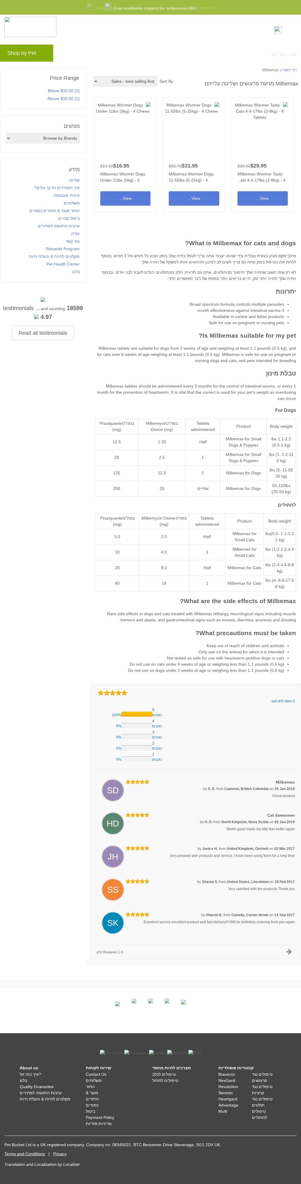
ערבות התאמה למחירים (59, 226)
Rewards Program (121, 54)
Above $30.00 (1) (63, 98)
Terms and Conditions (24, 1153)
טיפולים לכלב (164, 1074)
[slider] (112, 693)
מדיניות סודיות (99, 1123)
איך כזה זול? (30, 1074)
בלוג (90, 54)
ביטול (90, 1111)
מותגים (70, 54)
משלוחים (72, 203)
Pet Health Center (63, 264)
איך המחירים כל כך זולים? (57, 187)
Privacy (60, 1153)
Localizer (71, 1164)
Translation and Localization (30, 1164)
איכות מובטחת (67, 195)
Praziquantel (111, 423)
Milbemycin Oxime (158, 518)
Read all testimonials (43, 333)
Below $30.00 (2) (64, 90)
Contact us (176, 54)
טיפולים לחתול (165, 1080)
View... (262, 153)
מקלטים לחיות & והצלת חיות (54, 256)
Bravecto (226, 1074)
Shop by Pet (21, 53)
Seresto (225, 1092)
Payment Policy (100, 1117)
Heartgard (227, 1099)
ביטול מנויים (69, 218)
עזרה (152, 54)
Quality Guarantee (37, 1086)
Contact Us (96, 1074)
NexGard (226, 1080)
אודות (74, 180)
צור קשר (73, 241)
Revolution (228, 1086)
